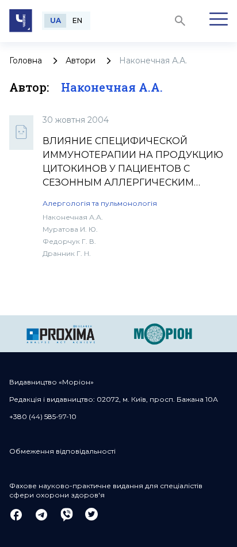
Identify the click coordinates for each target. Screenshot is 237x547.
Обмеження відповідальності (62, 451)
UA (55, 20)
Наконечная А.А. (73, 217)
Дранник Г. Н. (67, 253)
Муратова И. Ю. (70, 229)
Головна (25, 60)
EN (77, 20)
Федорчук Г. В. (69, 241)
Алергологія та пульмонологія (100, 203)
